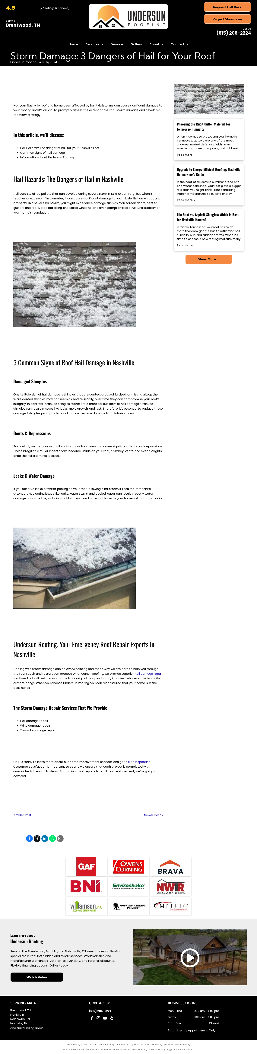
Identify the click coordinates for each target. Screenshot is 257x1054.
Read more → (186, 155)
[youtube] (105, 1018)
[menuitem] (73, 44)
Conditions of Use (123, 1044)
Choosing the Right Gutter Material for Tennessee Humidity (203, 127)
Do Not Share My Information (98, 1044)
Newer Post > (153, 815)
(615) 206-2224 (233, 33)
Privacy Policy (73, 1044)
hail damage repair (149, 673)
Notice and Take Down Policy (148, 1044)
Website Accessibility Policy (177, 1044)
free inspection (139, 762)
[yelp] (111, 1018)
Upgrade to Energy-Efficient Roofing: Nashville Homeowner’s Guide (208, 172)
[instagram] (98, 1018)
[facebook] (92, 1018)
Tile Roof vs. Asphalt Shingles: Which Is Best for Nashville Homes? (208, 217)
